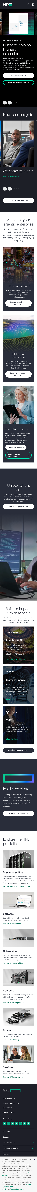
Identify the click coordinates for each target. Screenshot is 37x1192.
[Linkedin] (4, 1123)
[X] (8, 1123)
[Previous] (5, 103)
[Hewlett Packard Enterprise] (7, 4)
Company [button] (6, 1131)
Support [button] (6, 1137)
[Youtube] (24, 1123)
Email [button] (7, 1108)
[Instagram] (12, 1123)
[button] (34, 1159)
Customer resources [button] (10, 1148)
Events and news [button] (9, 1143)
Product (9, 1103)
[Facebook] (20, 1123)
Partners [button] (6, 1154)
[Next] (10, 103)
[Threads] (16, 1123)
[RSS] (28, 1123)
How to (7, 1099)
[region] (18, 58)
